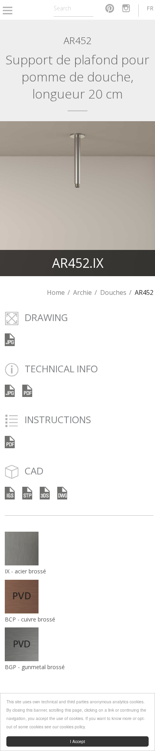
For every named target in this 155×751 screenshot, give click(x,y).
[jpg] (10, 390)
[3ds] (45, 492)
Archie (82, 292)
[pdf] (27, 390)
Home (56, 292)
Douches (113, 292)
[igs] (10, 492)
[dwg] (62, 492)
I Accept (77, 741)
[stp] (27, 492)
